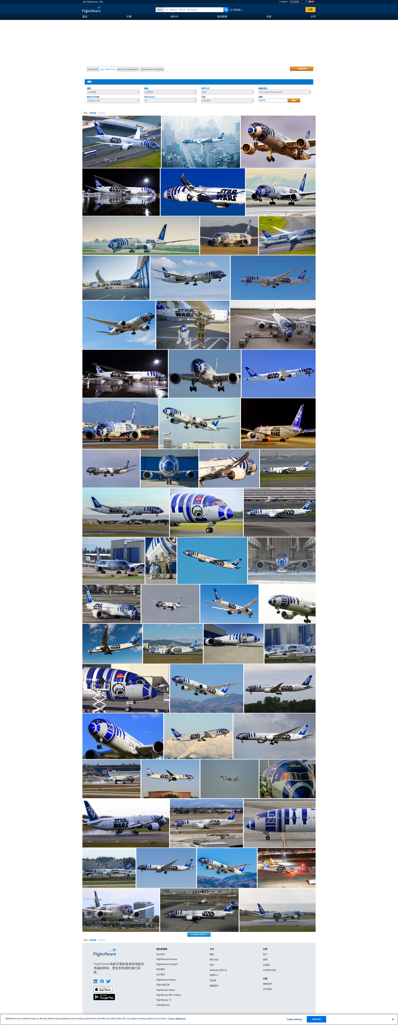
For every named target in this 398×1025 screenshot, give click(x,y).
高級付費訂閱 (162, 984)
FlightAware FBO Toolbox (168, 995)
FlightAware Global (165, 990)
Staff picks (149, 97)
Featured (93, 69)
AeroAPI (160, 954)
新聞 (265, 959)
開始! (294, 100)
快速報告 (160, 969)
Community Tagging (152, 69)
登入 (102, 2)
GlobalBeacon (163, 1005)
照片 (265, 954)
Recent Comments (128, 69)
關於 (212, 954)
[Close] (393, 1019)
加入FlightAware (90, 2)
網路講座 (214, 985)
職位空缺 (214, 959)
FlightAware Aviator (166, 980)
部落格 (213, 980)
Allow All (316, 1019)
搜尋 (261, 97)
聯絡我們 (267, 984)
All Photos (107, 69)
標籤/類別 (263, 88)
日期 (203, 97)
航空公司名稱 (93, 97)
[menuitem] (85, 16)
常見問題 (267, 989)
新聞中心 (214, 975)
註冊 (310, 9)
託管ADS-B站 (269, 970)
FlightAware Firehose (166, 959)
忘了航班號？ (236, 10)
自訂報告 (160, 974)
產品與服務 (161, 949)
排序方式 (205, 88)
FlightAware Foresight (167, 964)
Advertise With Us (218, 970)
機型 (89, 88)
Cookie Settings (294, 1019)
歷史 (212, 965)
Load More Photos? (199, 934)
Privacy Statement (177, 1018)
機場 (146, 88)
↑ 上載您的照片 (302, 68)
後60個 (93, 113)
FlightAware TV (163, 1000)
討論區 (266, 965)
